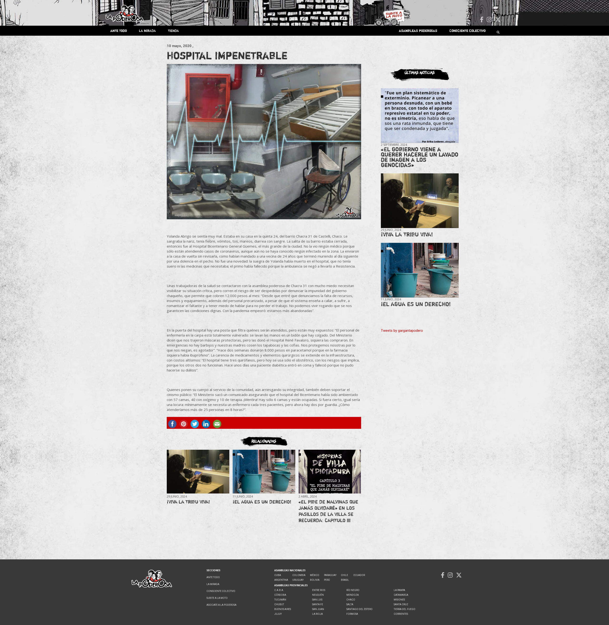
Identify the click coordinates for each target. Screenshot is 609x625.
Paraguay (330, 575)
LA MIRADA (147, 31)
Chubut (279, 604)
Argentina (281, 580)
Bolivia (314, 580)
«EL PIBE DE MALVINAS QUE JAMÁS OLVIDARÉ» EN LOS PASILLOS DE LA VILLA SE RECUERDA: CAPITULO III (328, 511)
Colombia (298, 575)
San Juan (318, 609)
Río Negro (352, 590)
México (314, 575)
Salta (349, 604)
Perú (327, 580)
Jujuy (278, 614)
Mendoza (352, 595)
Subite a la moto (217, 598)
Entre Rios (318, 590)
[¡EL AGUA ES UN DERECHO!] (263, 472)
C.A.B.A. (279, 590)
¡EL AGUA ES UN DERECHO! (262, 502)
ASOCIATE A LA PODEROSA (221, 605)
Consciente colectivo (467, 31)
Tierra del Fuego (404, 609)
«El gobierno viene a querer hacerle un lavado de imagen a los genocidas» (419, 157)
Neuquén (318, 595)
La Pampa (399, 590)
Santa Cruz (401, 604)
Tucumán (280, 599)
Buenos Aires (282, 609)
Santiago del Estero (359, 609)
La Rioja (317, 614)
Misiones (399, 599)
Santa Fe (317, 604)
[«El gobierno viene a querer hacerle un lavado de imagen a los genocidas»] (420, 115)
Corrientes (401, 614)
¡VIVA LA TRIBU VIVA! (188, 502)
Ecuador (359, 575)
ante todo (118, 31)
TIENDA (173, 31)
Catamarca (401, 595)
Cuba (277, 575)
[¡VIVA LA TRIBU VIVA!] (198, 472)
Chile (344, 575)
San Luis (317, 599)
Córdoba (280, 595)
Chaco (350, 599)
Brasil (345, 580)
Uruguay (298, 580)
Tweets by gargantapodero (402, 330)
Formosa (352, 614)
